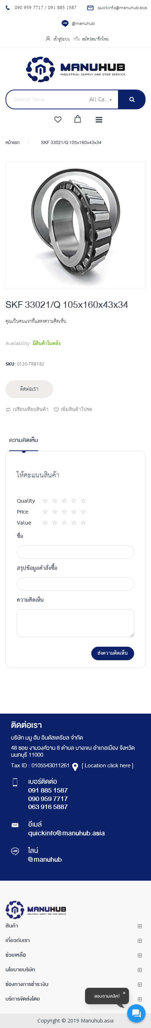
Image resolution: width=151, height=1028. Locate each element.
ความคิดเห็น (23, 441)
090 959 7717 (48, 799)
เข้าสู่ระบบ (62, 39)
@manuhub (83, 23)
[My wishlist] (58, 120)
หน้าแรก (12, 142)
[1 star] (47, 501)
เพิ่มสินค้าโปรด (76, 409)
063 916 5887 (48, 807)
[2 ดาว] (52, 501)
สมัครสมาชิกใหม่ (95, 39)
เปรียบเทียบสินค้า (30, 409)
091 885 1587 (48, 791)
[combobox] (45, 99)
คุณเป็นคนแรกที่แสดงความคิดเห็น (35, 321)
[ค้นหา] (132, 99)
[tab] (23, 443)
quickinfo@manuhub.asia (66, 834)
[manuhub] (75, 69)
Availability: (18, 343)
